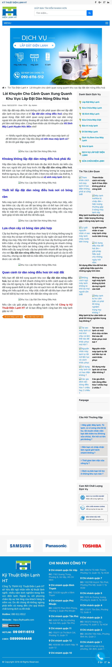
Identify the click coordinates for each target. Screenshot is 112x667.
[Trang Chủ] (4, 87)
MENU (7, 23)
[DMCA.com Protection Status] (11, 625)
